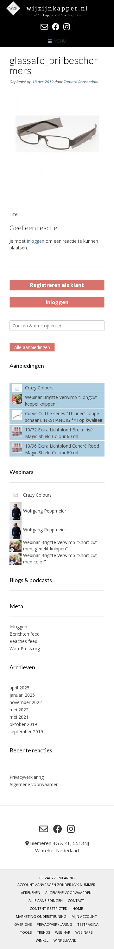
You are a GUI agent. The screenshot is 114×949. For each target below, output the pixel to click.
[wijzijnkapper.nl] (57, 9)
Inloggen (57, 302)
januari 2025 (22, 695)
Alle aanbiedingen (32, 347)
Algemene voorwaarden (34, 784)
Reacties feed (23, 641)
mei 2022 (19, 710)
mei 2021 (19, 717)
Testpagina (87, 924)
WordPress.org (25, 648)
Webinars (83, 932)
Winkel (42, 940)
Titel (14, 214)
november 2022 (26, 702)
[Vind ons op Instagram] (66, 26)
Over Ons (23, 924)
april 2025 (19, 688)
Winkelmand (65, 940)
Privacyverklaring (27, 777)
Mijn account (84, 916)
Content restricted (48, 908)
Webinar (62, 932)
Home (78, 908)
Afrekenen (30, 892)
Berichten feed (25, 634)
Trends (43, 932)
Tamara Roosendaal (81, 82)
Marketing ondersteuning (41, 916)
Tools (26, 932)
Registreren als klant (57, 285)
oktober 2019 (23, 724)
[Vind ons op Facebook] (56, 26)
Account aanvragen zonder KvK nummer (56, 884)
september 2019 (26, 732)
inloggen (35, 241)
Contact (76, 900)
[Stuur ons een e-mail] (44, 26)
